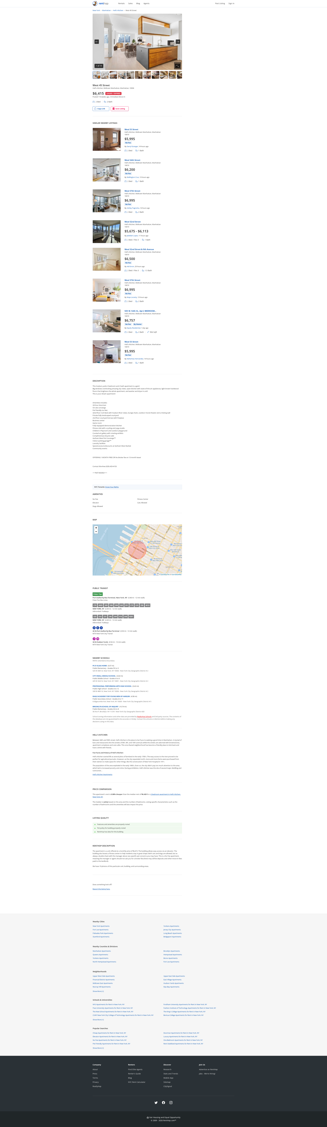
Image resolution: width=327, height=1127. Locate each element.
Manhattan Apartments (102, 951)
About (95, 1069)
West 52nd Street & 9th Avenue (139, 249)
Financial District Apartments (104, 979)
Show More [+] (98, 991)
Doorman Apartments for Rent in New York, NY (181, 1033)
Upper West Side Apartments (104, 976)
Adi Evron (130, 266)
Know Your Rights (112, 487)
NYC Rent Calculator (136, 1082)
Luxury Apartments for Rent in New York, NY (180, 1036)
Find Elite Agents (135, 1069)
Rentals (121, 3)
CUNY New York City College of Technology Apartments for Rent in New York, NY (123, 1015)
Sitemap (167, 1082)
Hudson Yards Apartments (174, 983)
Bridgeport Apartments (172, 937)
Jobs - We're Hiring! (207, 1073)
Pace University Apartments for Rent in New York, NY (113, 1008)
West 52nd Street (133, 221)
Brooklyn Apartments (172, 951)
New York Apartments (101, 926)
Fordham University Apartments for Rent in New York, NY (185, 1004)
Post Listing (220, 3)
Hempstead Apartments (173, 954)
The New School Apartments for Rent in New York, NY (113, 1011)
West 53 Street (131, 129)
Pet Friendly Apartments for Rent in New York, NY (111, 1044)
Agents (146, 3)
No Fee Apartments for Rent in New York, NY (109, 1040)
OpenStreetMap (176, 574)
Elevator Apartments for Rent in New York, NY (110, 1036)
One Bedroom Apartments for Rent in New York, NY (183, 1040)
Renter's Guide (134, 1073)
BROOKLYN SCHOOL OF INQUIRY (105, 706)
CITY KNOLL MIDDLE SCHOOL (104, 676)
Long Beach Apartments (173, 933)
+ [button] (96, 527)
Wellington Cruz (133, 177)
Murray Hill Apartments (102, 987)
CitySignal (168, 1086)
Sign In (231, 3)
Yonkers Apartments (171, 926)
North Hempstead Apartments (104, 962)
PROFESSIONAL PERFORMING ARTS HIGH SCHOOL (112, 686)
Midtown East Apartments (103, 983)
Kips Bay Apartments (171, 987)
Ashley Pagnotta (133, 208)
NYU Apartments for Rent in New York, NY (108, 1004)
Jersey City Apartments (172, 929)
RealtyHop (97, 1086)
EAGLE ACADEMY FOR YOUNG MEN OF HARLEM (111, 696)
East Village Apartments (172, 979)
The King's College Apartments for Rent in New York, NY (184, 1011)
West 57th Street (132, 191)
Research (167, 1069)
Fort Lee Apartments (100, 929)
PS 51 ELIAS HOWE (100, 665)
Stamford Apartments (101, 937)
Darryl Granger (132, 146)
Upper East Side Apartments (174, 976)
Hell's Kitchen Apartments (102, 774)
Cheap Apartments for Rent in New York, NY (109, 1033)
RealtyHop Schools (144, 716)
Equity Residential (133, 328)
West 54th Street (132, 160)
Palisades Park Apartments (103, 933)
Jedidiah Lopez (132, 235)
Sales (130, 3)
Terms (95, 1078)
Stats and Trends (171, 1073)
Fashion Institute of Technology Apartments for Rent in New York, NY (190, 1008)
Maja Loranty (132, 297)
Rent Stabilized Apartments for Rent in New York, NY (183, 1044)
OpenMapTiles (165, 574)
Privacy (96, 1082)
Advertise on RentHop (208, 1069)
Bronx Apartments (171, 958)
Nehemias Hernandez (135, 359)
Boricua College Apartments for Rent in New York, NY (183, 1015)
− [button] (96, 531)
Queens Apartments (100, 954)
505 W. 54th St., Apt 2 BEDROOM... (140, 311)
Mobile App (168, 1078)
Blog (138, 3)
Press (95, 1073)
